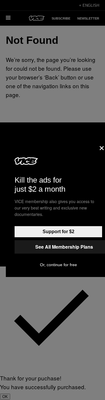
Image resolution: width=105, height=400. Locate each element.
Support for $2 (58, 231)
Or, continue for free (58, 264)
